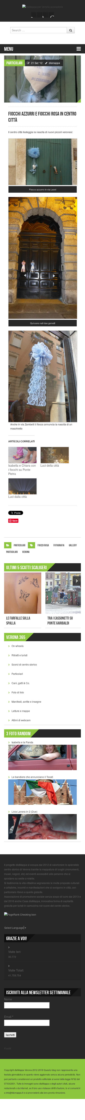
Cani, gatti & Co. (21, 683)
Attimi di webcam (21, 720)
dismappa (54, 63)
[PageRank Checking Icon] (20, 914)
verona (26, 552)
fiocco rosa (43, 545)
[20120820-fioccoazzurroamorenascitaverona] (42, 161)
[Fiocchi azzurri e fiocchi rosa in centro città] (42, 78)
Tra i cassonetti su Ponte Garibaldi (60, 621)
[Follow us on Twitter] (39, 15)
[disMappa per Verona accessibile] (42, 6)
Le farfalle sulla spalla (18, 621)
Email (8, 1017)
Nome (8, 999)
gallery (73, 545)
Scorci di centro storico (24, 664)
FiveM (7, 1048)
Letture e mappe (21, 711)
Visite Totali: (16, 970)
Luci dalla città (17, 496)
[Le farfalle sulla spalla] (22, 593)
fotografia (58, 545)
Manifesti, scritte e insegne (26, 701)
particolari (12, 552)
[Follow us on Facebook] (34, 15)
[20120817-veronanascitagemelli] (42, 257)
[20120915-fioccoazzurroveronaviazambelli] (42, 376)
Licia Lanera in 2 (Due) (24, 811)
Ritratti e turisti (19, 655)
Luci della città (49, 465)
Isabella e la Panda (22, 742)
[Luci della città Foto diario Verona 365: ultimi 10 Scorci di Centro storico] (54, 455)
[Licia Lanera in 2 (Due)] (42, 826)
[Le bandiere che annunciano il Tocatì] (42, 791)
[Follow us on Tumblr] (51, 15)
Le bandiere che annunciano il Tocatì (32, 777)
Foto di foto (18, 692)
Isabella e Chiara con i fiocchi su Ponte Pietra (22, 469)
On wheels (18, 646)
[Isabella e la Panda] (42, 757)
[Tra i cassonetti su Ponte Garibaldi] (64, 593)
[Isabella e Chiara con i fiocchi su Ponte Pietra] (22, 455)
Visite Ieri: (14, 952)
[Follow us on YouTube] (45, 15)
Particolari (14, 63)
